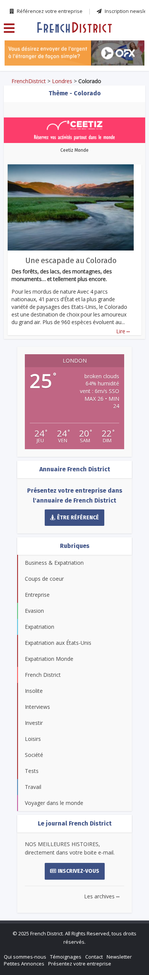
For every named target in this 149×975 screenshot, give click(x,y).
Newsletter (119, 956)
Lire (123, 331)
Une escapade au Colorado (71, 260)
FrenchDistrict (28, 81)
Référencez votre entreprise (49, 11)
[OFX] (75, 53)
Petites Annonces (24, 963)
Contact (94, 956)
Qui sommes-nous (25, 956)
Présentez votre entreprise (79, 963)
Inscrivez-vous (78, 871)
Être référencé (78, 517)
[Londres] (74, 27)
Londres (62, 81)
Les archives (102, 896)
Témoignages (65, 956)
